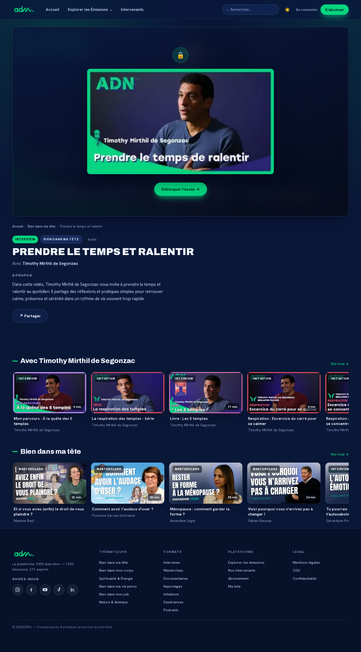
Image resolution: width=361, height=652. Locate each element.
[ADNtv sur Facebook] (31, 589)
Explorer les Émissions (90, 9)
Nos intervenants (241, 570)
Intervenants (132, 9)
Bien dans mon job (114, 594)
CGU (296, 570)
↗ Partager (30, 315)
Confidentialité (304, 578)
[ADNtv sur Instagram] (17, 589)
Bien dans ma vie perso (118, 586)
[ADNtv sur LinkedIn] (72, 589)
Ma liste (234, 586)
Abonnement (238, 578)
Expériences (173, 602)
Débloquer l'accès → (180, 189)
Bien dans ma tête (42, 226)
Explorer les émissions (246, 562)
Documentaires (176, 578)
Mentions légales (306, 562)
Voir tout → (340, 364)
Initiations (171, 594)
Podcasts (171, 609)
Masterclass (173, 570)
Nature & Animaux (113, 602)
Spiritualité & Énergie (116, 578)
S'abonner (334, 9)
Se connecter (307, 9)
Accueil (52, 9)
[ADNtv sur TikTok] (59, 589)
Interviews (172, 562)
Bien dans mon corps (116, 570)
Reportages (173, 586)
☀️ (287, 10)
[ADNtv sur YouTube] (45, 589)
